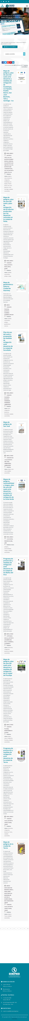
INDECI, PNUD (9, 455)
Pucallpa (6, 740)
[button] (27, 6)
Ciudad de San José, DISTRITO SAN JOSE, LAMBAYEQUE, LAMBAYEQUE (8, 461)
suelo (5, 178)
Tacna (10, 832)
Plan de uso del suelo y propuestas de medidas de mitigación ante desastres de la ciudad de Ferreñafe (8, 341)
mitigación (6, 180)
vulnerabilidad (7, 548)
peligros (9, 176)
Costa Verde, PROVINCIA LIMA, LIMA (8, 541)
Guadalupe (6, 181)
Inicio (2, 26)
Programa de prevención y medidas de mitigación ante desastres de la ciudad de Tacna (8, 755)
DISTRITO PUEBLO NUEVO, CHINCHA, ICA (8, 161)
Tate (10, 187)
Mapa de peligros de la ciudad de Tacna (8, 845)
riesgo (9, 276)
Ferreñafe (6, 414)
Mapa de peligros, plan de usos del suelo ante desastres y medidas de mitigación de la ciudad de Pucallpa (8, 667)
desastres (9, 178)
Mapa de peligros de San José (7, 424)
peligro (6, 276)
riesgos (6, 550)
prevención (10, 647)
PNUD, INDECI (9, 153)
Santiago (6, 189)
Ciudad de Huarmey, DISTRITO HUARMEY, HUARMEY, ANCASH (8, 310)
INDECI (8, 305)
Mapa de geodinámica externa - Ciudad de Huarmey (8, 286)
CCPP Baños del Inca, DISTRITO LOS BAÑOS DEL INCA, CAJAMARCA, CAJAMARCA (8, 639)
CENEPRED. (14, 1018)
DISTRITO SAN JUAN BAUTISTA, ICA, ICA (8, 168)
